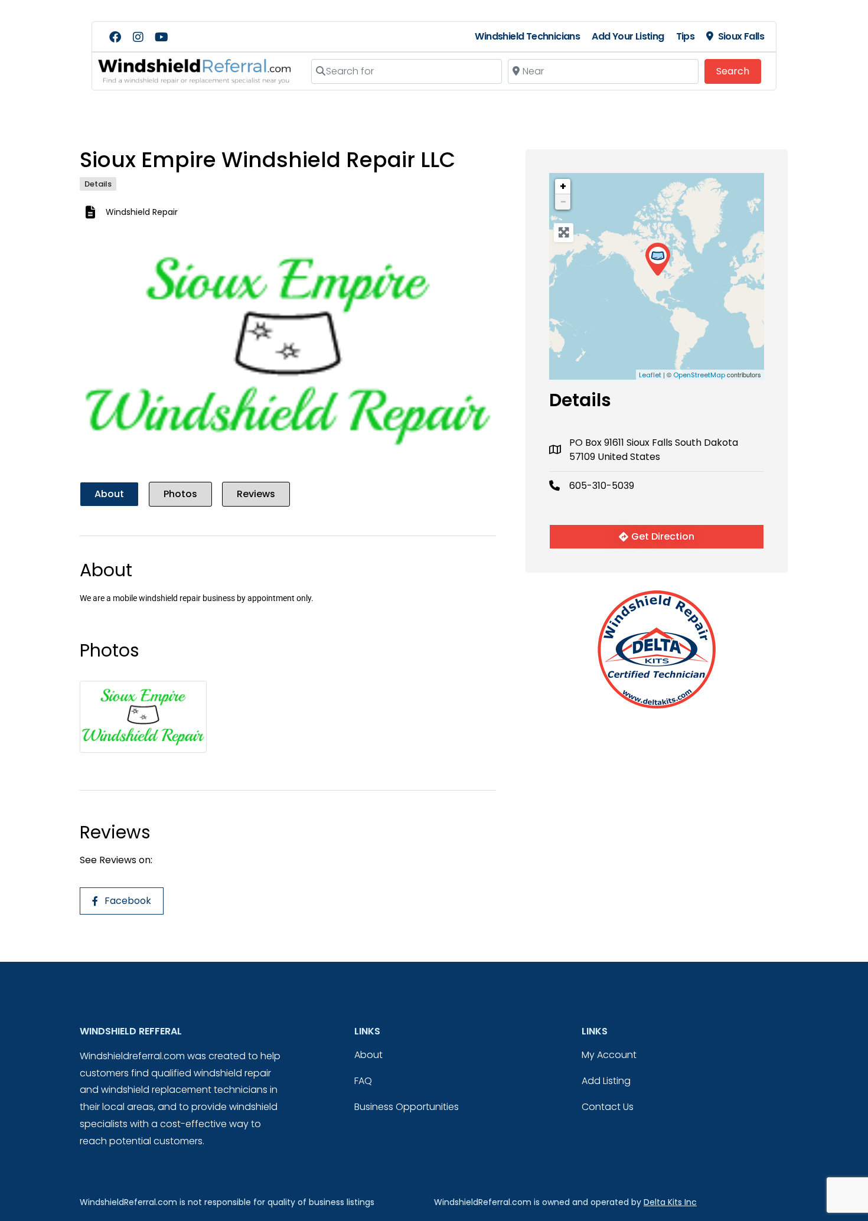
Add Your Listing (628, 36)
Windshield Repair (142, 212)
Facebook (128, 900)
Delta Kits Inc (670, 1202)
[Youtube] (161, 37)
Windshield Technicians (527, 36)
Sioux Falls (741, 36)
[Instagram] (138, 37)
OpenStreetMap (699, 375)
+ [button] (563, 186)
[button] (111, 351)
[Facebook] (115, 37)
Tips (685, 36)
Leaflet (650, 375)
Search (738, 71)
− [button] (563, 201)
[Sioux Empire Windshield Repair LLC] (657, 259)
